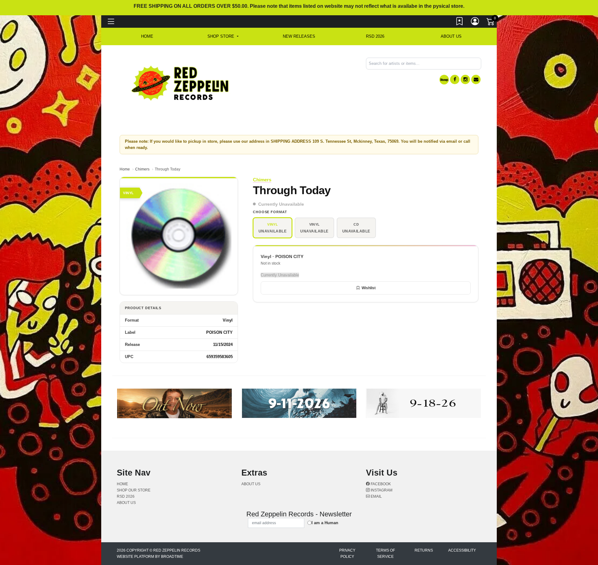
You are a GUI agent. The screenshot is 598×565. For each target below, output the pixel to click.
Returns (424, 550)
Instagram (381, 490)
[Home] (180, 82)
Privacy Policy (347, 553)
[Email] (476, 79)
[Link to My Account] (475, 22)
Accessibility (462, 550)
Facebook (380, 484)
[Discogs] (444, 79)
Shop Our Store (133, 490)
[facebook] (454, 79)
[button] (222, 36)
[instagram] (465, 79)
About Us (451, 36)
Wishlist (369, 288)
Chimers (142, 169)
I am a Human (324, 522)
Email (376, 496)
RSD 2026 (375, 36)
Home (125, 169)
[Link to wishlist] (459, 22)
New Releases (299, 36)
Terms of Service (385, 553)
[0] (491, 23)
